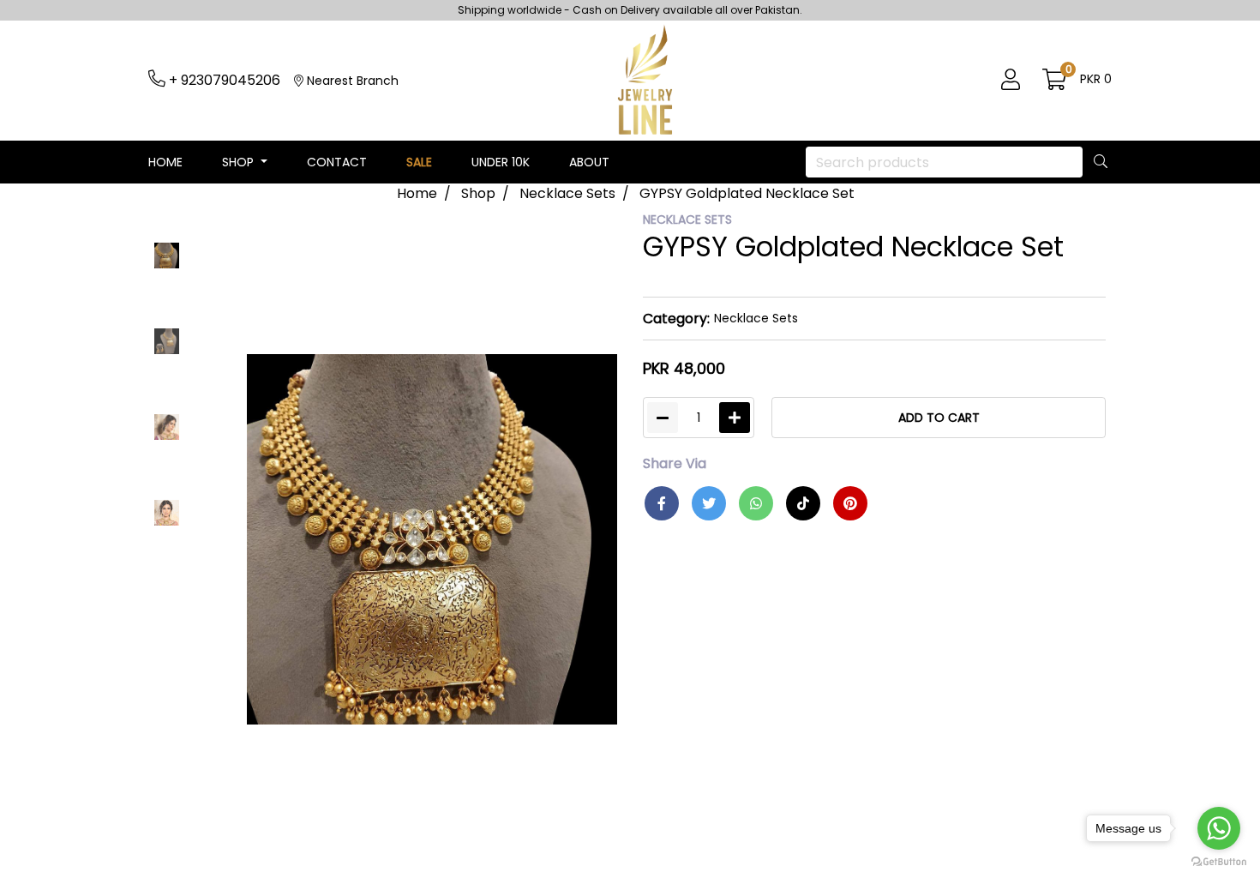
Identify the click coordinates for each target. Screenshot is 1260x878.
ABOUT (589, 162)
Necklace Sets (567, 193)
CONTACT (337, 162)
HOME (165, 162)
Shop (478, 193)
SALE (419, 162)
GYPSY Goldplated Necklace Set (747, 193)
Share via (674, 463)
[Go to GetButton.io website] (1218, 861)
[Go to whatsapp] (1218, 828)
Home (417, 193)
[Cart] (1054, 81)
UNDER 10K (500, 162)
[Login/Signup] (1010, 81)
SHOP (239, 162)
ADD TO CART (939, 417)
